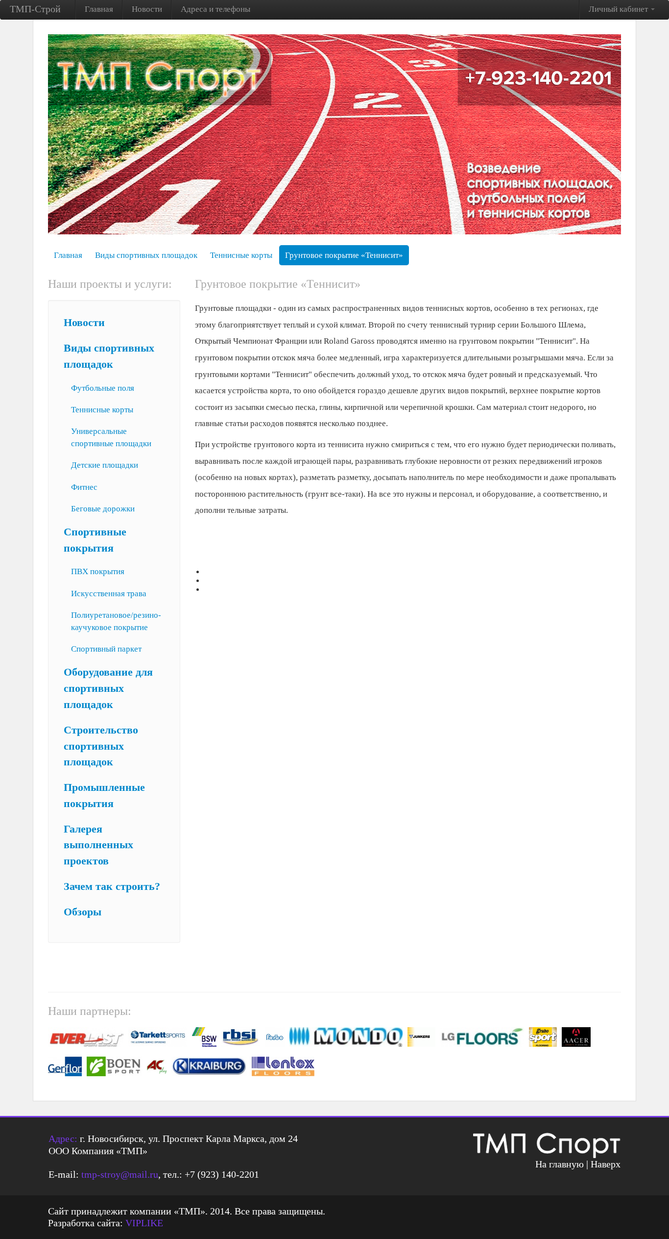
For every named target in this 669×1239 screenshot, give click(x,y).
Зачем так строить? (112, 886)
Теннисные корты (241, 255)
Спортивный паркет (106, 649)
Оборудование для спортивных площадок (108, 688)
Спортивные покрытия (95, 540)
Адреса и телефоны (215, 9)
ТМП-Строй (35, 8)
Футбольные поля (102, 388)
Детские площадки (104, 465)
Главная (99, 9)
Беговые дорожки (103, 508)
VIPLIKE (144, 1222)
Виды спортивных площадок (146, 255)
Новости (147, 9)
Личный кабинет (619, 9)
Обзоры (82, 912)
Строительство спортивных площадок (101, 746)
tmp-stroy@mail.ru (119, 1174)
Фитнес (84, 487)
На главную (559, 1164)
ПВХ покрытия (97, 571)
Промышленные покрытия (104, 795)
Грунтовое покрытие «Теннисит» (344, 255)
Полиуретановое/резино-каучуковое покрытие (116, 621)
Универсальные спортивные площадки (111, 437)
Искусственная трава (108, 593)
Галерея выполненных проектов (98, 845)
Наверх (606, 1164)
